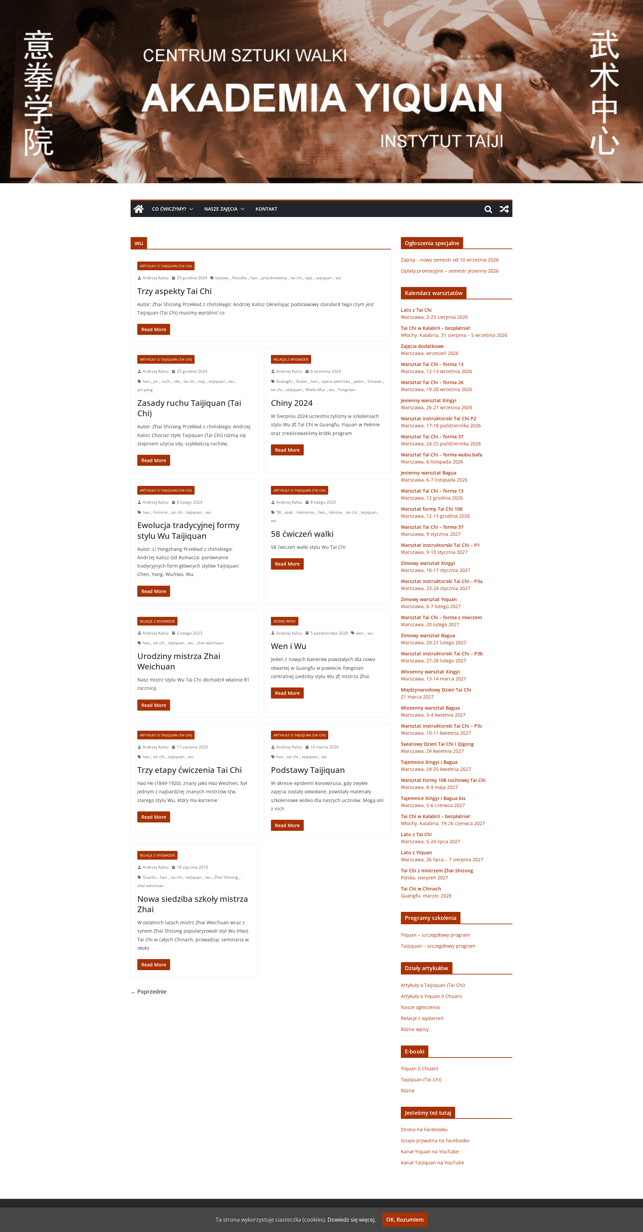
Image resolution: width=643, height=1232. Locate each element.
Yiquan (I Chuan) (419, 1068)
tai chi (296, 278)
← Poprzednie (148, 991)
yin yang (145, 389)
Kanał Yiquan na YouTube (430, 1151)
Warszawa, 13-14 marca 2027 (433, 678)
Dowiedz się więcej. (352, 1219)
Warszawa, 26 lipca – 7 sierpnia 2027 (442, 859)
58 (278, 512)
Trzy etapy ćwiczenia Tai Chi (189, 769)
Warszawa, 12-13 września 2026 (436, 371)
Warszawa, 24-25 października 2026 (441, 443)
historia (160, 512)
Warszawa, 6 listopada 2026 (432, 461)
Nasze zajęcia (220, 209)
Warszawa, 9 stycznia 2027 (430, 534)
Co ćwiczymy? (169, 209)
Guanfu (149, 877)
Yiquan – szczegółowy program (435, 935)
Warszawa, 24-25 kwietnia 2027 (436, 769)
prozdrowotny (274, 278)
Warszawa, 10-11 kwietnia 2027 (436, 733)
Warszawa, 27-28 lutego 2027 (433, 660)
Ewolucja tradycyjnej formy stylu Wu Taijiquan (188, 530)
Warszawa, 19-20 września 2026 (436, 389)
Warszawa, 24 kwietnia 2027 (432, 751)
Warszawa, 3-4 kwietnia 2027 (433, 715)
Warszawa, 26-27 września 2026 (436, 407)
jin (155, 381)
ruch (165, 381)
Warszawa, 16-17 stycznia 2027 (435, 570)
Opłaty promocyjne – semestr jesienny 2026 (450, 271)
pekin (359, 381)
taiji (308, 278)
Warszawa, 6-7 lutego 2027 (431, 606)
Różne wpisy (285, 621)
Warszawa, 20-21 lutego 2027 (433, 642)
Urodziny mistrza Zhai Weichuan (178, 661)
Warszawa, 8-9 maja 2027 (429, 787)
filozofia (239, 278)
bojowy (221, 278)
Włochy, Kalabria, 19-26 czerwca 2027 (443, 823)
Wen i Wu (288, 645)
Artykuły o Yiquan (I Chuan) (431, 996)
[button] (190, 209)
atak (289, 512)
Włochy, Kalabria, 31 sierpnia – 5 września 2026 (454, 335)
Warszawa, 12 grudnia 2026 (432, 498)
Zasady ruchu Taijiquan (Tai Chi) (189, 408)
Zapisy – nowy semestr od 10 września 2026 (450, 260)
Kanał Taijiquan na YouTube (432, 1162)
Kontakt (266, 209)
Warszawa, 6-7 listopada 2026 (434, 480)
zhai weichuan (210, 643)
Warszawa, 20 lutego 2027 (430, 624)
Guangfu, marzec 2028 (426, 895)
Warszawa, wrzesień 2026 (429, 353)
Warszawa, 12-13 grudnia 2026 (435, 516)
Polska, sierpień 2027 (424, 877)
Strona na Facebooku (424, 1129)
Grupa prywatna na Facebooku (435, 1140)
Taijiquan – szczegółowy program (438, 946)
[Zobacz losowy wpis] (504, 209)
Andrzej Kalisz (156, 278)
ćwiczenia (305, 512)
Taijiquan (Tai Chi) (421, 1079)
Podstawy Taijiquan (308, 769)
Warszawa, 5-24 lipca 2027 (430, 841)
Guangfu (284, 381)
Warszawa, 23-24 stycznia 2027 (435, 588)
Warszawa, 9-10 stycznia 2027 (434, 552)
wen (360, 633)
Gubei (301, 381)
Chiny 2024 (292, 402)
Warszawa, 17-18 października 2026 (441, 425)
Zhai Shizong (226, 877)
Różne (408, 1090)
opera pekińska (336, 381)
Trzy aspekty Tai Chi (174, 290)
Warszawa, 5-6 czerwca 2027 (433, 805)
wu (338, 278)
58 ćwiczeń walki (302, 533)
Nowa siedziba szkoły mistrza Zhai (192, 904)
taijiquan (324, 278)
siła (176, 381)
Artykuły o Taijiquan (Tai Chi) (166, 266)
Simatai (374, 381)
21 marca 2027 (417, 697)
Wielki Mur (315, 389)
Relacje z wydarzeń (291, 359)
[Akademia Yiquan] (321, 4)
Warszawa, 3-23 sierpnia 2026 (434, 317)
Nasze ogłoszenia (420, 1007)
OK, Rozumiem (405, 1219)
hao (254, 278)
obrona (335, 512)
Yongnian (346, 389)
